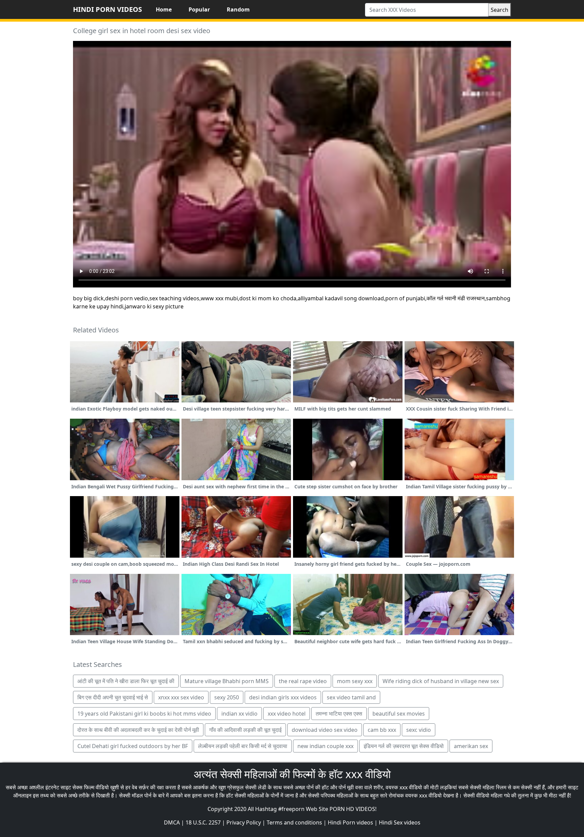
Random (238, 9)
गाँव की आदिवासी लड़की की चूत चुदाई (245, 730)
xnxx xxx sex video (181, 697)
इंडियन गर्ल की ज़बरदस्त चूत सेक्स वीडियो (404, 746)
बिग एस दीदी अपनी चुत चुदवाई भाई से (112, 697)
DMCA (172, 822)
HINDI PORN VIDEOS (107, 9)
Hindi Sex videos (399, 822)
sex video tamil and (351, 697)
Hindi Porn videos (350, 822)
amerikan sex (471, 746)
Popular (199, 9)
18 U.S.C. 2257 (203, 822)
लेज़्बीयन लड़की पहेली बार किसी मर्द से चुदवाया (242, 746)
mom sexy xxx (354, 681)
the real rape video (303, 681)
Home (164, 9)
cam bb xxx (382, 730)
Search (499, 10)
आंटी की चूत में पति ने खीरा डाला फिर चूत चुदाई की (125, 681)
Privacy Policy (243, 822)
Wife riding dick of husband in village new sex (441, 681)
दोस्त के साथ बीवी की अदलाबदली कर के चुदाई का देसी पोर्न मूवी (138, 730)
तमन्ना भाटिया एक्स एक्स (339, 713)
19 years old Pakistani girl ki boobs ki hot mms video (144, 713)
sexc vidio (418, 730)
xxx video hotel (287, 713)
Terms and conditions (294, 822)
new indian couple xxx (325, 746)
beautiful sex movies (398, 713)
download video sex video (325, 730)
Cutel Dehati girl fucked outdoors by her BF (132, 746)
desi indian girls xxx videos (283, 697)
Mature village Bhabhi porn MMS (227, 681)
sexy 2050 (226, 697)
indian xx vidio (239, 713)
